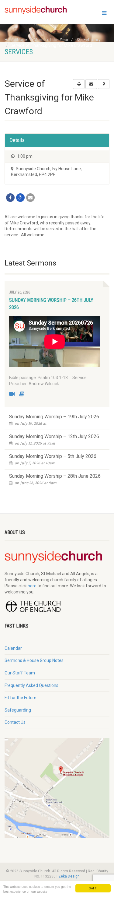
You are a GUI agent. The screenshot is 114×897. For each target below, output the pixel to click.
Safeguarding (18, 710)
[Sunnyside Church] (38, 10)
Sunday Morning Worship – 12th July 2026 (54, 436)
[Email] (30, 197)
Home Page (16, 39)
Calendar (13, 648)
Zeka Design (69, 876)
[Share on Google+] (20, 197)
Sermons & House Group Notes (34, 660)
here (32, 585)
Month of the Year (51, 39)
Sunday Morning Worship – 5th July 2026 (52, 456)
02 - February (88, 39)
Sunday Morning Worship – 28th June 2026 (55, 476)
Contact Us (15, 722)
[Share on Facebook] (10, 197)
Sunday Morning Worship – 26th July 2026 (51, 303)
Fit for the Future (20, 697)
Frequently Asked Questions (31, 685)
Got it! (93, 888)
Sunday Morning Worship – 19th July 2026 (54, 417)
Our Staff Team (20, 672)
